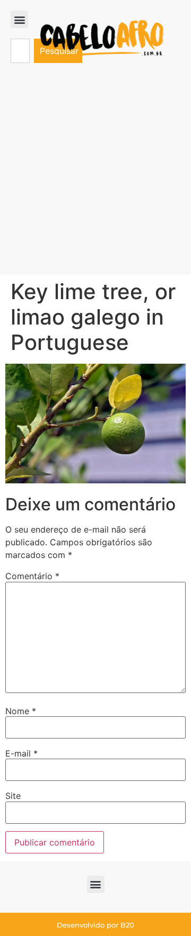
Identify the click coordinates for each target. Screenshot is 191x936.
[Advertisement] (95, 174)
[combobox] (20, 51)
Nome (20, 711)
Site (13, 795)
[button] (19, 19)
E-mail (21, 753)
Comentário (32, 576)
